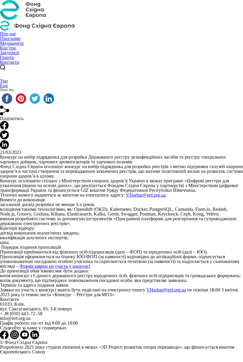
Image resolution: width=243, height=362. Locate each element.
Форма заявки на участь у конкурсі (55, 266)
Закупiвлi (9, 52)
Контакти (9, 62)
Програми (10, 38)
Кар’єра (8, 47)
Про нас (8, 33)
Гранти (7, 57)
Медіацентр (12, 43)
